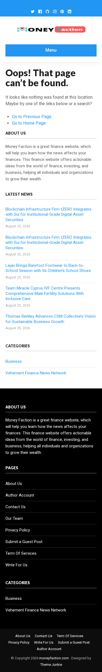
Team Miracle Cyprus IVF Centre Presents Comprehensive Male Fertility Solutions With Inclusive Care (44, 293)
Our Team (14, 518)
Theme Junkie (51, 665)
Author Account (19, 495)
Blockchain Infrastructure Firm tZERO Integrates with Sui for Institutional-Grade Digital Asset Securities (48, 214)
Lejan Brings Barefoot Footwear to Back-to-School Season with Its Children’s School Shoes (48, 268)
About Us (13, 483)
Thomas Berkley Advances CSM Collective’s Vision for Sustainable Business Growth (50, 319)
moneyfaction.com (54, 658)
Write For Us (16, 565)
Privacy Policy (17, 530)
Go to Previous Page (31, 116)
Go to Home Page (29, 123)
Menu (51, 50)
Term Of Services (20, 553)
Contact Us (15, 506)
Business (13, 361)
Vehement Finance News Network (35, 373)
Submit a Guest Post (23, 541)
